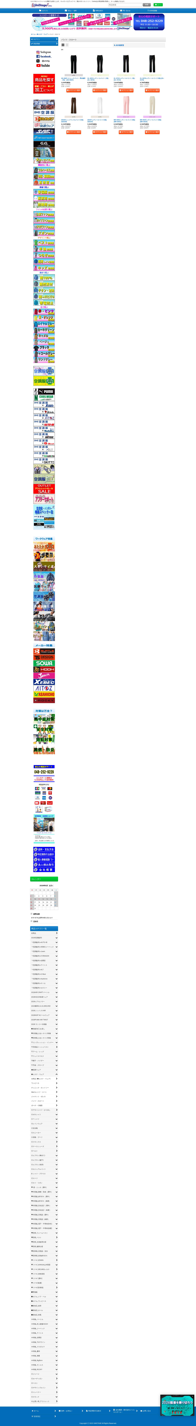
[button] (152, 10)
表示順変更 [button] (120, 45)
